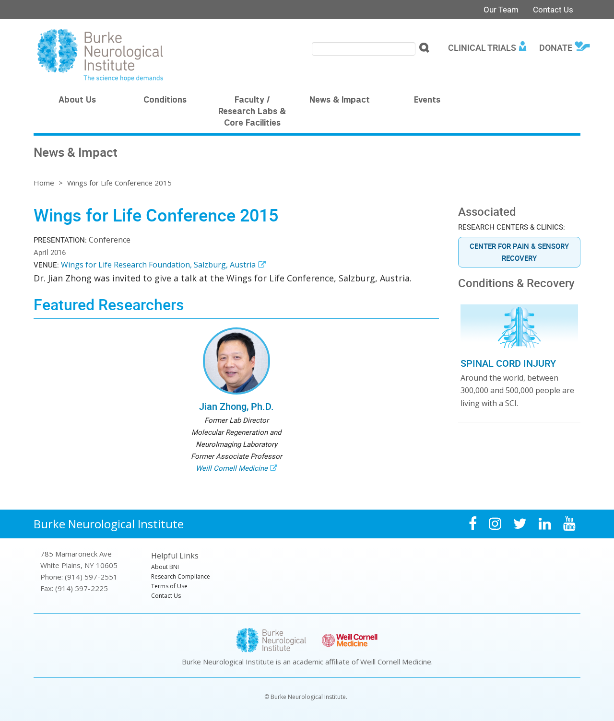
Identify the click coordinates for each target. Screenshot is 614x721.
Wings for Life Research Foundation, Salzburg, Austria (158, 264)
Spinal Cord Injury (508, 363)
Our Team (501, 9)
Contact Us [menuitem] (166, 596)
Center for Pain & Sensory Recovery (519, 252)
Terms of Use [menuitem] (169, 586)
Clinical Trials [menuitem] (482, 47)
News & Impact (339, 101)
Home (44, 182)
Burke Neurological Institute (109, 524)
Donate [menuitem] (555, 47)
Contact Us (553, 9)
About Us (77, 101)
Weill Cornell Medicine (232, 468)
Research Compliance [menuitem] (180, 576)
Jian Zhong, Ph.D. (236, 406)
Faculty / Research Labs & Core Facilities (252, 112)
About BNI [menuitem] (165, 567)
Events (427, 101)
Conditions (165, 101)
